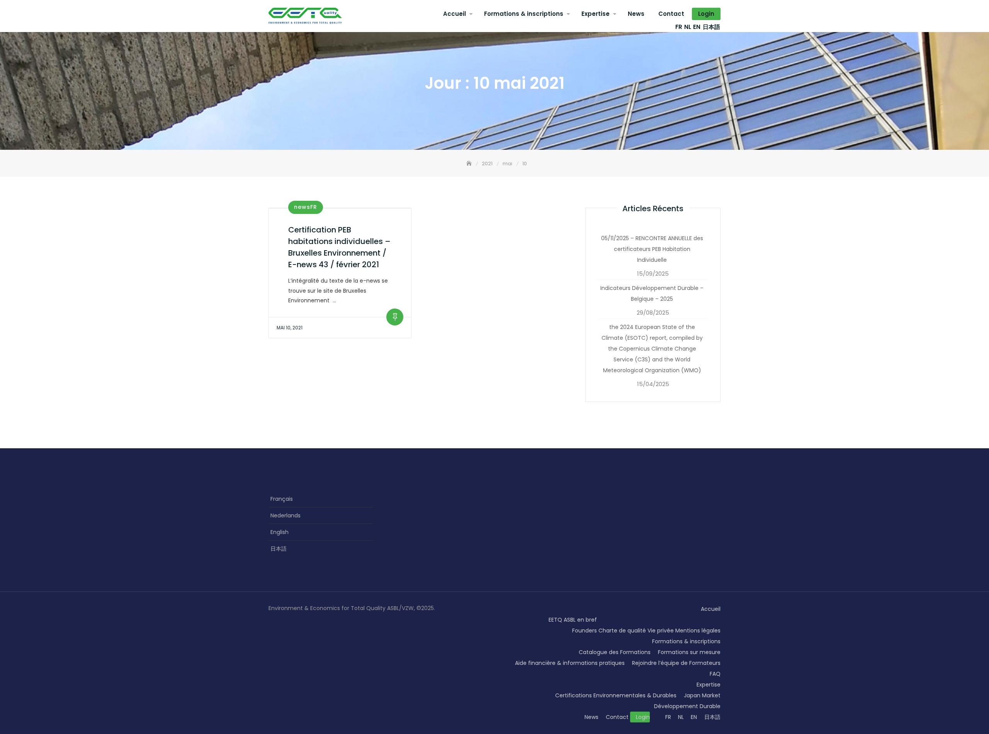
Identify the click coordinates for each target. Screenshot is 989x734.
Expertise (595, 14)
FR (678, 27)
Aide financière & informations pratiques (570, 663)
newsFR (305, 207)
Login (706, 14)
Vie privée (660, 630)
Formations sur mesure (689, 652)
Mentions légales (698, 630)
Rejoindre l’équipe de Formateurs (676, 663)
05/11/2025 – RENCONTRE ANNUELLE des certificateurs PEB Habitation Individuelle (652, 249)
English (279, 532)
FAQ (715, 674)
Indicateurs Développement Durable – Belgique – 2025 (652, 293)
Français (281, 499)
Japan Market (702, 695)
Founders (584, 630)
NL (687, 27)
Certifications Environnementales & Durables (615, 695)
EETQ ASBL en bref (573, 620)
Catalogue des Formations (615, 652)
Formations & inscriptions (523, 14)
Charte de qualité (622, 630)
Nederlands (285, 515)
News (636, 14)
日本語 (711, 27)
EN (696, 27)
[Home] (469, 163)
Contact (671, 14)
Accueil (454, 14)
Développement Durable (687, 706)
